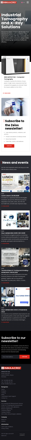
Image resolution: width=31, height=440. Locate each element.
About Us (3, 419)
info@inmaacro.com (10, 384)
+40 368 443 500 (8, 380)
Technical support (6, 410)
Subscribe (9, 145)
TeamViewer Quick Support (8, 396)
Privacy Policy (5, 428)
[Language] (23, 2)
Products (3, 391)
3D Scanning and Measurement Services (12, 403)
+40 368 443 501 (8, 382)
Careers (3, 421)
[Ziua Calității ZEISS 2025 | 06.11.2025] (15, 219)
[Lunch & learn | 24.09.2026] (15, 182)
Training (3, 393)
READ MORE (7, 93)
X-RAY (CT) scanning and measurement (11, 405)
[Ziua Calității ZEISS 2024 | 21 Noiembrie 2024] (15, 296)
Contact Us (4, 398)
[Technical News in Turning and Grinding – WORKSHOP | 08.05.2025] (15, 257)
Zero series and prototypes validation (11, 414)
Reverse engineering (6, 408)
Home (3, 389)
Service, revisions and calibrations (10, 407)
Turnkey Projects (5, 412)
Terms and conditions (7, 426)
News (2, 394)
